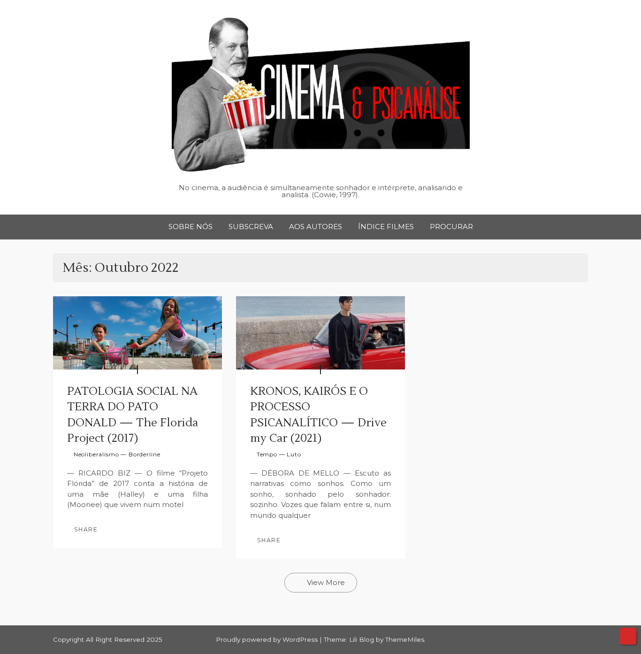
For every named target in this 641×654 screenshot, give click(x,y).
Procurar (451, 226)
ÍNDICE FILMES (386, 226)
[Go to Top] (628, 636)
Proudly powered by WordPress (268, 639)
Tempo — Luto (279, 454)
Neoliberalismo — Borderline (117, 454)
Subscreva (251, 226)
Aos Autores (315, 226)
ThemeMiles (404, 639)
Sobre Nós (190, 226)
